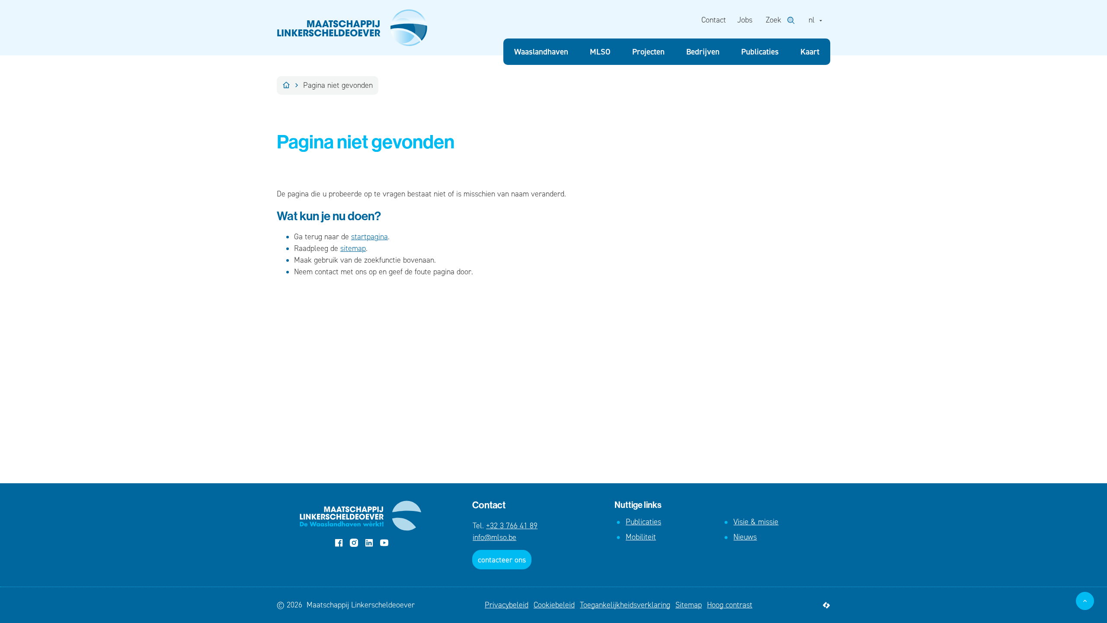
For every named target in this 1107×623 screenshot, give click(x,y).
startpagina (369, 236)
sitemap (353, 248)
